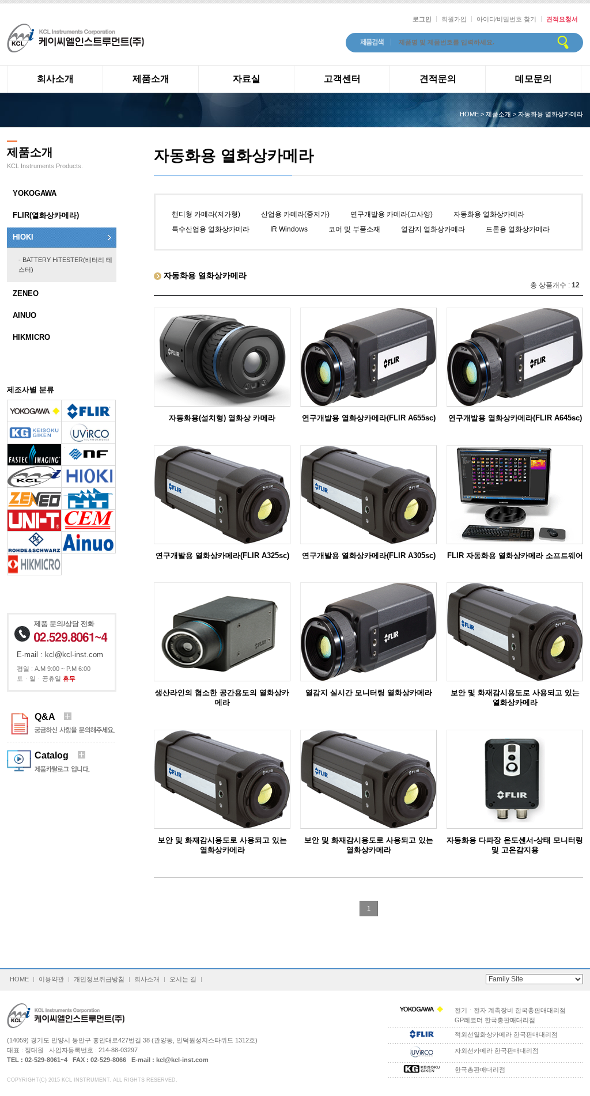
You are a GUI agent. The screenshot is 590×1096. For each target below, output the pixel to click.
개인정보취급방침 (99, 979)
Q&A (49, 717)
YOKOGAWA (34, 193)
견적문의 (437, 79)
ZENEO (26, 293)
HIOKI (23, 237)
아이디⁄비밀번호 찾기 (506, 19)
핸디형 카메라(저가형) (206, 214)
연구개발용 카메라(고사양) (391, 214)
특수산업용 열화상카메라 (210, 229)
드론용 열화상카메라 (518, 229)
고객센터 (342, 79)
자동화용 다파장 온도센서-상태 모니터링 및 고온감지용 (515, 845)
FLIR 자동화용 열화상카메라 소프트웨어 (515, 555)
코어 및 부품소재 (354, 229)
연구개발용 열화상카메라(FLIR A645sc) (515, 418)
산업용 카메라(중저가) (295, 214)
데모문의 (533, 79)
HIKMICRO (31, 337)
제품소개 (151, 79)
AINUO (24, 315)
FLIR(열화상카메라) (46, 215)
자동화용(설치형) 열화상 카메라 (222, 418)
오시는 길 (182, 979)
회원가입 (454, 19)
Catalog (56, 755)
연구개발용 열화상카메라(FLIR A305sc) (369, 555)
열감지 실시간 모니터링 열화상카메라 (368, 692)
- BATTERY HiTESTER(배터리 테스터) (65, 264)
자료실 (246, 79)
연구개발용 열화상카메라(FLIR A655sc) (369, 418)
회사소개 (55, 79)
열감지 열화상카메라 (433, 229)
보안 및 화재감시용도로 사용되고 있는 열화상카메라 (515, 697)
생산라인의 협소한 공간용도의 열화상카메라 (222, 697)
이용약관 (51, 979)
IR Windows (289, 229)
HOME (19, 979)
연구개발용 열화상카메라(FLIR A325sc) (222, 555)
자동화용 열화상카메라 (488, 214)
